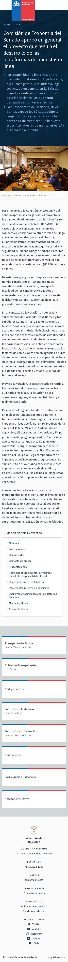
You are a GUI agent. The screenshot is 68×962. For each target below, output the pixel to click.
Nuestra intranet (34, 879)
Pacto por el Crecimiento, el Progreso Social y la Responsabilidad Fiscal (30, 574)
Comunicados (17, 555)
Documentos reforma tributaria (26, 582)
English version (56, 957)
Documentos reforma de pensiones (29, 587)
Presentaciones (18, 566)
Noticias (44, 195)
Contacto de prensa (20, 560)
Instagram (36, 933)
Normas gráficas (18, 603)
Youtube (36, 929)
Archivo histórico (18, 609)
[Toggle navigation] (51, 4)
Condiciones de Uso (34, 911)
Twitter (36, 924)
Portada (6, 195)
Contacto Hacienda (34, 893)
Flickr (36, 943)
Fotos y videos (17, 549)
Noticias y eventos (25, 195)
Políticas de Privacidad (34, 906)
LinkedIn (36, 938)
